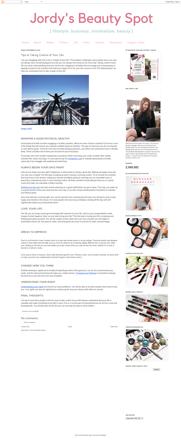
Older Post (114, 327)
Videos (50, 42)
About (37, 42)
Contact (99, 42)
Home (25, 42)
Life (75, 42)
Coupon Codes (136, 42)
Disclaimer (115, 42)
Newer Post (25, 327)
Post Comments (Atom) (37, 330)
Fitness (63, 42)
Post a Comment (29, 322)
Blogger (103, 435)
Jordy (30, 311)
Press (86, 42)
